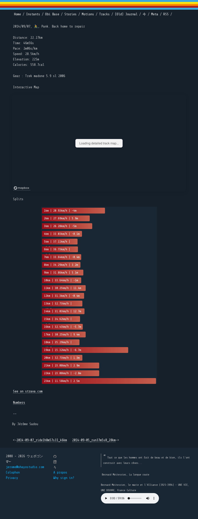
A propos (60, 472)
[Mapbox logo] (21, 188)
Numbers (19, 402)
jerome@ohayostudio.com (25, 467)
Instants (33, 14)
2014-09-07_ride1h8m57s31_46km (41, 440)
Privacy (12, 478)
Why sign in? (63, 478)
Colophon (13, 472)
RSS (166, 14)
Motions (88, 14)
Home (17, 14)
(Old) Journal (126, 14)
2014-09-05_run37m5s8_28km (94, 440)
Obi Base (52, 14)
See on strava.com (28, 391)
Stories (70, 14)
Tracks (104, 14)
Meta (154, 14)
